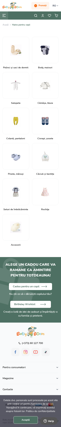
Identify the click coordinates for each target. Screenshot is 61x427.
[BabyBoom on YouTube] (36, 352)
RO (54, 5)
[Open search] (36, 15)
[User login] (43, 15)
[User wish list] (49, 15)
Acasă (5, 24)
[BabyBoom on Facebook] (15, 352)
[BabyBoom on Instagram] (25, 352)
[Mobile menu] (4, 15)
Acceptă (26, 420)
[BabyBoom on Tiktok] (46, 352)
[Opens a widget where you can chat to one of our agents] (49, 421)
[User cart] (56, 15)
